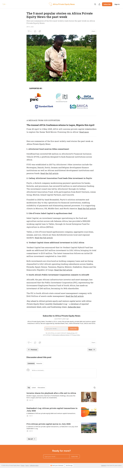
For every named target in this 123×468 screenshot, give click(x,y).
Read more (84, 132)
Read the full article (49, 173)
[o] (89, 397)
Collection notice (34, 465)
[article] (61, 398)
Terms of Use (70, 333)
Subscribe (107, 4)
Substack (103, 465)
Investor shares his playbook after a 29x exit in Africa (51, 393)
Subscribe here (74, 307)
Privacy (23, 465)
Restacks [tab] (39, 363)
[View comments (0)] (35, 31)
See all (30, 439)
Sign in (117, 4)
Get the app (69, 465)
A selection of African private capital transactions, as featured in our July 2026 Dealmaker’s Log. (52, 427)
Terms (27, 465)
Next (90, 350)
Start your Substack (57, 465)
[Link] (23, 125)
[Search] (95, 4)
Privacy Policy (76, 335)
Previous (34, 350)
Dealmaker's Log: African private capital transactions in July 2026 (52, 409)
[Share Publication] (99, 4)
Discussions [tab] (41, 387)
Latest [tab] (34, 387)
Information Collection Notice (60, 335)
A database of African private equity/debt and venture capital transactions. (51, 413)
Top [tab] (29, 387)
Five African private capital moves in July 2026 (49, 424)
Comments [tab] (31, 363)
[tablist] (35, 363)
